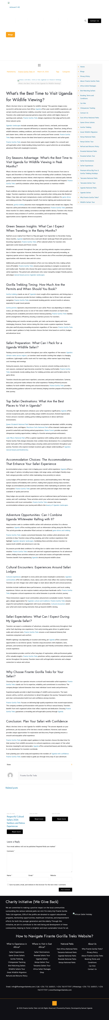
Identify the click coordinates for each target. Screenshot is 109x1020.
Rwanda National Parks (88, 151)
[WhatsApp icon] (50, 1012)
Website (53, 875)
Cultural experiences (13, 577)
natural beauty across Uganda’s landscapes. (29, 275)
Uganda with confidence (60, 754)
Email (31, 875)
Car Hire (83, 103)
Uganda (38, 109)
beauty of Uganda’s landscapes (57, 505)
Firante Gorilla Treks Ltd (31, 1008)
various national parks (28, 911)
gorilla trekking (19, 205)
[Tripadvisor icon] (57, 1012)
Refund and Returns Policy (89, 146)
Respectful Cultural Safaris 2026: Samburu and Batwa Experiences (16, 821)
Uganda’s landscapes (13, 125)
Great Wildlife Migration (89, 132)
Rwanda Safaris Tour (87, 156)
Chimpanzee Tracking (87, 108)
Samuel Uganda (86, 1008)
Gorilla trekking (11, 294)
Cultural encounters (58, 604)
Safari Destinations (87, 161)
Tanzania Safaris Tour (87, 183)
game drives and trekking (61, 530)
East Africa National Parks (89, 118)
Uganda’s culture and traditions (39, 601)
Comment (11, 851)
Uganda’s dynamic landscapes (23, 541)
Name (9, 875)
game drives (66, 197)
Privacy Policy (85, 76)
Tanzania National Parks (89, 178)
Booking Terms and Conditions (87, 96)
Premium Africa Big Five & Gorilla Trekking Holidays (89, 171)
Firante (67, 1008)
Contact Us (94, 21)
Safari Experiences (86, 165)
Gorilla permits (11, 308)
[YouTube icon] (52, 1012)
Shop (42, 972)
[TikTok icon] (59, 1012)
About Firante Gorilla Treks (90, 81)
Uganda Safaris (85, 192)
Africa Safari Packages (88, 86)
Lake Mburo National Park (15, 438)
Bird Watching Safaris (87, 91)
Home (20, 56)
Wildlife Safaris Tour (87, 202)
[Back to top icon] (54, 1003)
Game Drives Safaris (87, 122)
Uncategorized (40, 56)
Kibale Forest (49, 430)
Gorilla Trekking (85, 127)
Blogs (28, 56)
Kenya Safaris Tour (86, 142)
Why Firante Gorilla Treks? (89, 197)
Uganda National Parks (88, 188)
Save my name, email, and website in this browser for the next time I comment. (37, 885)
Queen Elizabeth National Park (17, 424)
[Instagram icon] (54, 1012)
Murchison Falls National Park (37, 427)
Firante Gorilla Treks (25, 72)
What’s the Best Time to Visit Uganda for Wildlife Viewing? (70, 56)
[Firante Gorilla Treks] (14, 7)
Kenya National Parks (87, 137)
